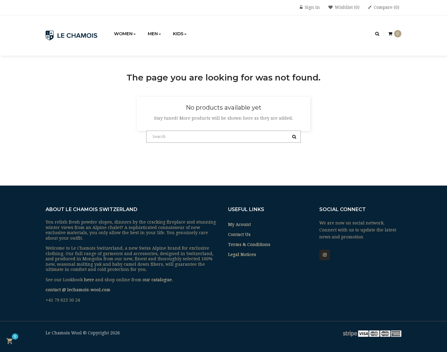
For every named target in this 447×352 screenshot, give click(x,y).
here (89, 279)
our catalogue (157, 279)
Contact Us (239, 234)
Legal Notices (242, 254)
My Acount (239, 224)
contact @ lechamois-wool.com (78, 289)
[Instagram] (324, 255)
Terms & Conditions (249, 244)
